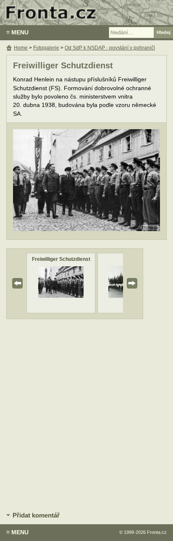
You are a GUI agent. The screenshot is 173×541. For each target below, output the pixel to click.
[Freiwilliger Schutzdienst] (61, 296)
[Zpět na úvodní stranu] (86, 12)
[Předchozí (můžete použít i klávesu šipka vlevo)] (44, 181)
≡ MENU (17, 32)
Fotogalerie (46, 48)
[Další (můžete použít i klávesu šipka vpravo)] (128, 181)
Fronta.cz (157, 532)
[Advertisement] (86, 414)
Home (21, 48)
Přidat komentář (36, 515)
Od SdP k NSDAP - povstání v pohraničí (110, 48)
